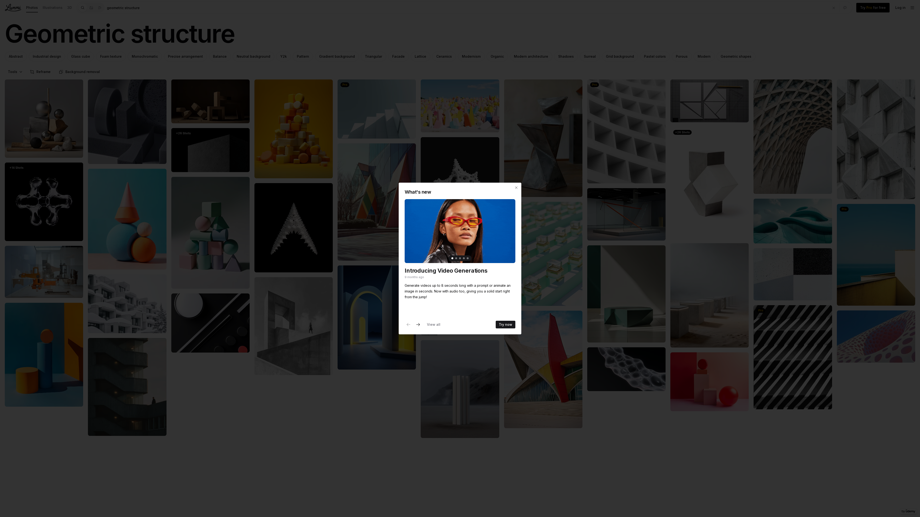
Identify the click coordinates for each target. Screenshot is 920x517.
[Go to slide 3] (460, 258)
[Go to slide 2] (456, 258)
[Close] (516, 188)
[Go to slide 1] (452, 258)
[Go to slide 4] (464, 258)
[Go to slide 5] (468, 258)
